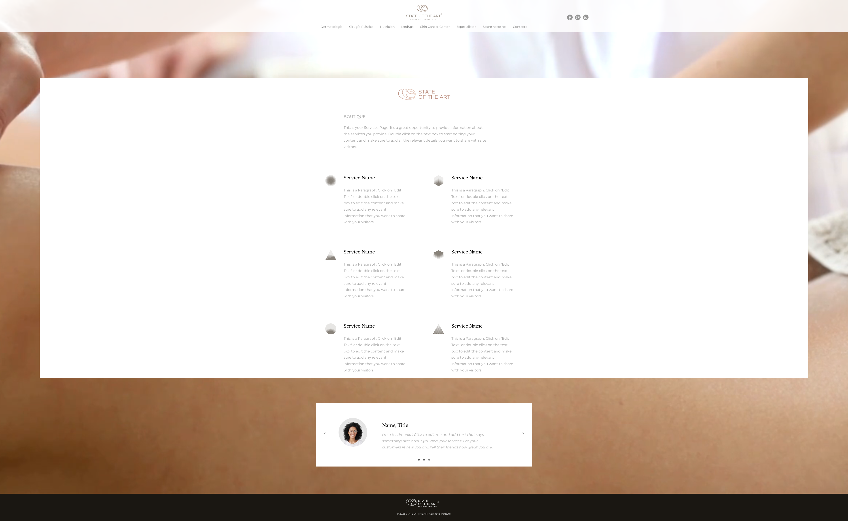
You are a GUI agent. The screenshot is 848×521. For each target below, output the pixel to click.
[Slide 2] (424, 460)
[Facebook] (570, 17)
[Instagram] (578, 17)
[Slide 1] (419, 460)
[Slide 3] (429, 460)
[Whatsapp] (586, 17)
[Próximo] (523, 435)
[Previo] (325, 435)
